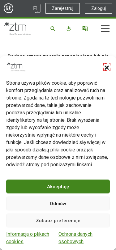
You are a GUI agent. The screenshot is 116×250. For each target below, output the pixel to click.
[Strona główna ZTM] (17, 28)
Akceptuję (58, 186)
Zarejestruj (62, 8)
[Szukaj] (54, 28)
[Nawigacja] (105, 29)
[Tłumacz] (85, 28)
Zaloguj (98, 8)
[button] (107, 67)
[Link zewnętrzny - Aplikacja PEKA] (37, 8)
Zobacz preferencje (58, 220)
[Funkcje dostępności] (70, 28)
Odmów (58, 203)
